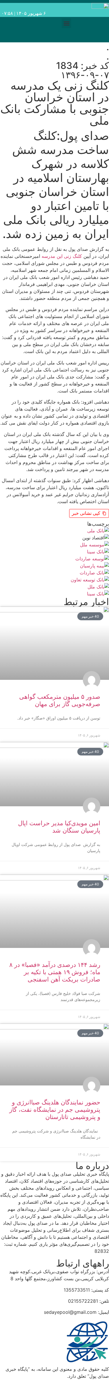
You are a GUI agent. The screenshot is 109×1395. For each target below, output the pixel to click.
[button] (66, 23)
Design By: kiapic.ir (85, 1387)
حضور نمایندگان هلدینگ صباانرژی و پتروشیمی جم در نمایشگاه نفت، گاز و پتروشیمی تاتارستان (54, 1109)
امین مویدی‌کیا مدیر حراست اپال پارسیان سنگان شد (59, 826)
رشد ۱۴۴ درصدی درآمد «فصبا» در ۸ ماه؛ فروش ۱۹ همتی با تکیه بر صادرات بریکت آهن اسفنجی (54, 972)
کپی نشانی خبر (86, 513)
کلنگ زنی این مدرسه (62, 256)
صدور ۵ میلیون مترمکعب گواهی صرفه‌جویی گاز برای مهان (59, 700)
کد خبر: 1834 (82, 65)
